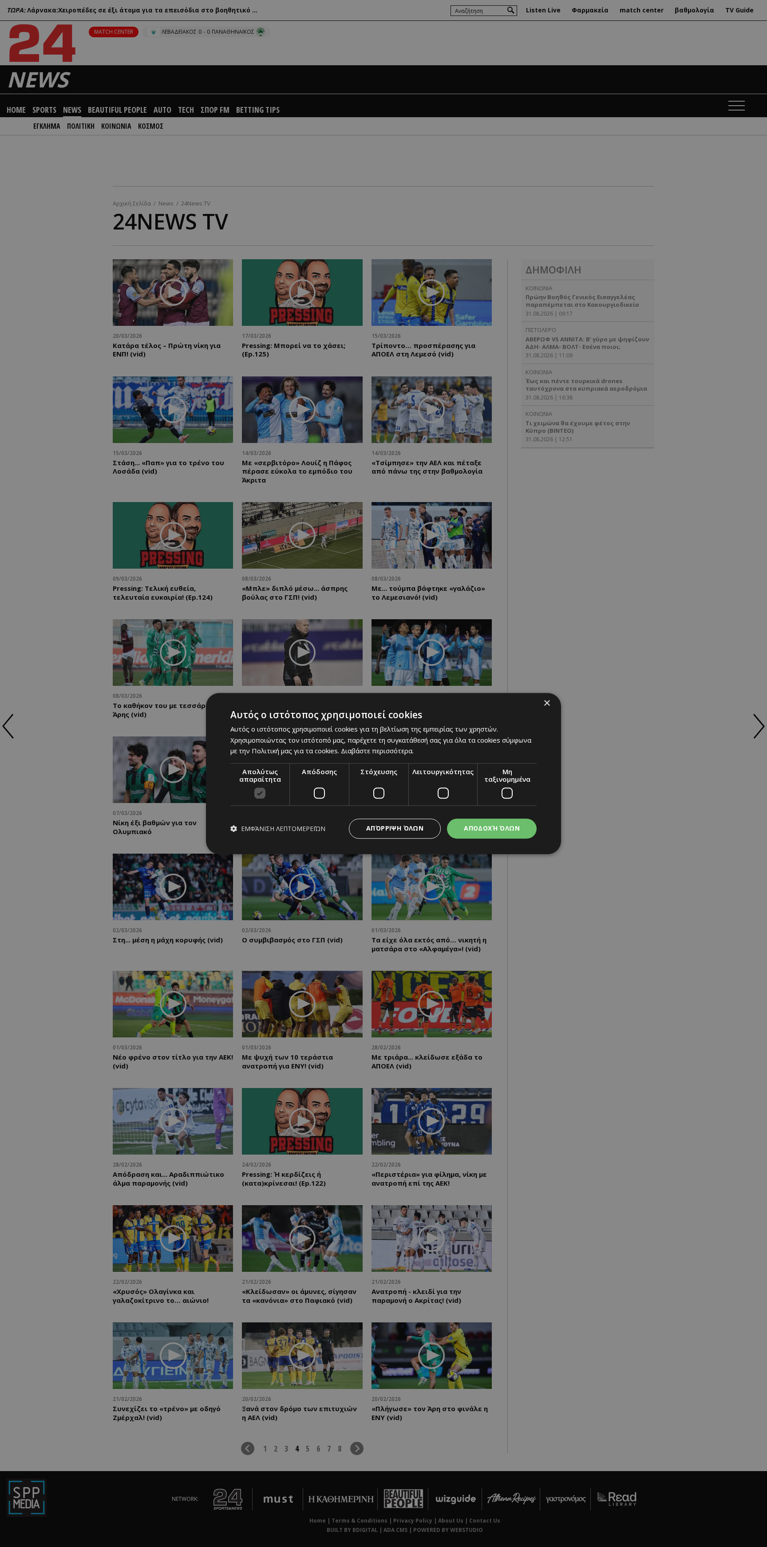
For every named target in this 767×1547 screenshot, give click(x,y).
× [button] (546, 703)
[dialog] (383, 773)
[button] (277, 828)
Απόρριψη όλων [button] (394, 828)
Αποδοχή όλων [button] (492, 828)
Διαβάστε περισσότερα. (377, 751)
